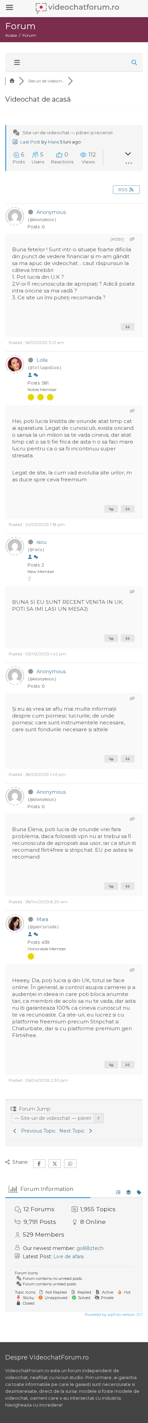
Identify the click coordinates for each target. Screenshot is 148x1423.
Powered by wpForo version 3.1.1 (113, 1314)
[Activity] (35, 375)
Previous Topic (37, 1131)
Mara (53, 142)
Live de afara (68, 1256)
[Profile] (30, 375)
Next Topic (73, 1131)
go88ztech (90, 1248)
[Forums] (12, 81)
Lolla (41, 360)
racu (41, 542)
